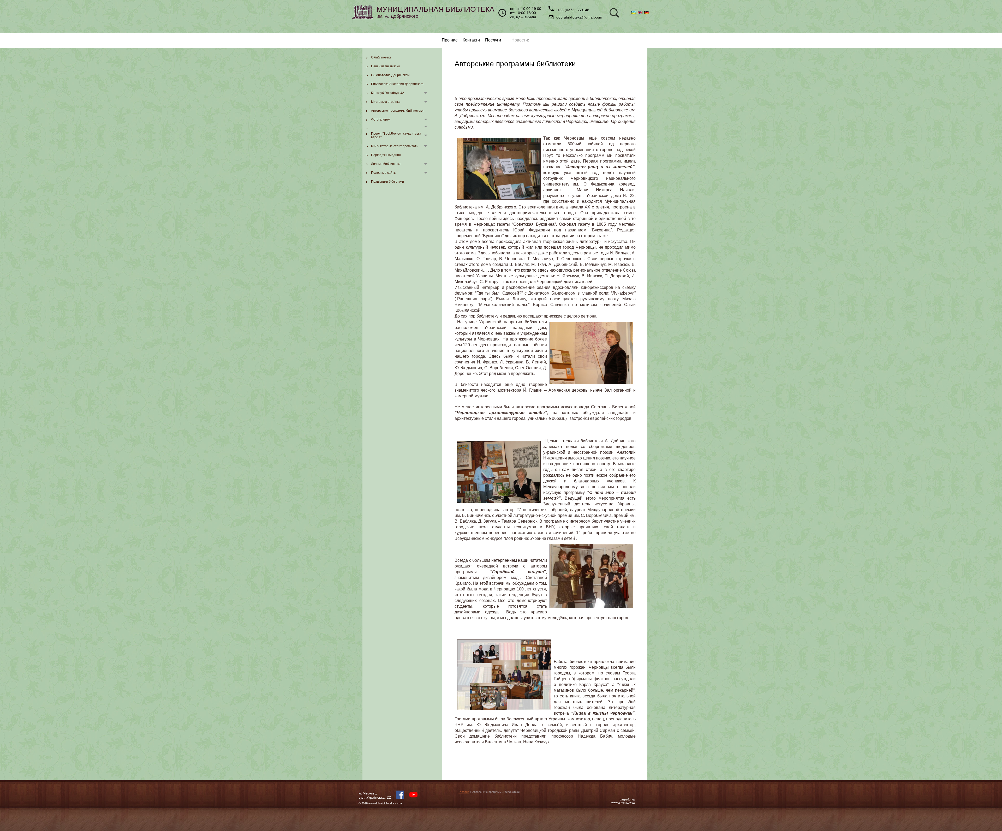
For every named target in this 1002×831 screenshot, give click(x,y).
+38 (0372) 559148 (572, 10)
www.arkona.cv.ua (623, 802)
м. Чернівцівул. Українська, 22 (375, 795)
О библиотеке (381, 57)
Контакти (471, 40)
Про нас (449, 40)
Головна (463, 791)
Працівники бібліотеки (387, 181)
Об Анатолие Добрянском (390, 75)
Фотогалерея (381, 119)
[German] (647, 12)
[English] (641, 12)
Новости (519, 40)
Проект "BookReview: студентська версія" (396, 135)
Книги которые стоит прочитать (394, 146)
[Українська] (634, 12)
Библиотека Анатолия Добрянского (397, 84)
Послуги (493, 40)
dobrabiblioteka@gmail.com (579, 17)
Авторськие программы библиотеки (397, 110)
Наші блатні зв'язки (385, 66)
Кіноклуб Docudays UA (387, 93)
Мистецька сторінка (385, 102)
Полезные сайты (383, 173)
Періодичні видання (386, 155)
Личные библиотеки (386, 164)
